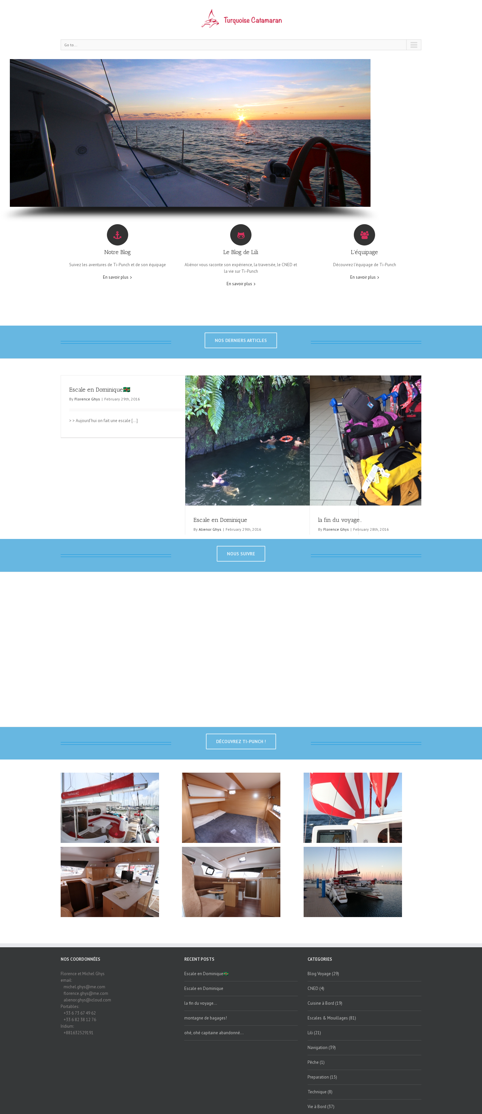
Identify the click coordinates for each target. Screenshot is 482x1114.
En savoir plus (116, 277)
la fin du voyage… (340, 520)
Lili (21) (314, 1033)
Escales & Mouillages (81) (332, 1018)
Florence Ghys (87, 398)
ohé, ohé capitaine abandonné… (214, 1033)
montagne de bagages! (205, 1018)
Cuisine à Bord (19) (325, 1003)
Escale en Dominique (220, 520)
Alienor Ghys (210, 529)
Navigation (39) (322, 1047)
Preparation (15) (322, 1077)
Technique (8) (320, 1092)
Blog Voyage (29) (323, 973)
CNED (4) (316, 988)
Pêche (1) (316, 1062)
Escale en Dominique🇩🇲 (99, 389)
